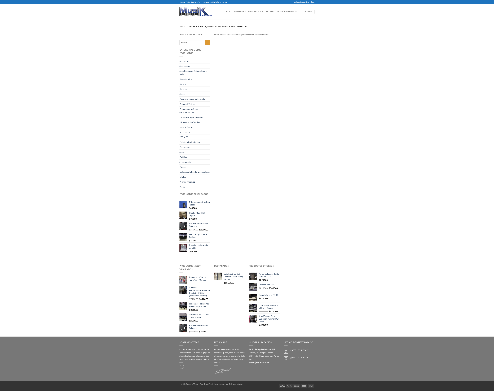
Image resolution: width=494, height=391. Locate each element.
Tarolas (182, 167)
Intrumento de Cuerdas (189, 122)
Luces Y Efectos (186, 127)
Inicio (228, 12)
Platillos (183, 157)
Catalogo (263, 12)
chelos (182, 94)
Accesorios (184, 61)
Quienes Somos (239, 12)
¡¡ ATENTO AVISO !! (299, 350)
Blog (272, 12)
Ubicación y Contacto (286, 12)
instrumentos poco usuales (191, 117)
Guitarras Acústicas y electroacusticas (188, 111)
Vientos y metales (187, 182)
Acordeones (184, 66)
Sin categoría (185, 162)
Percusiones (184, 147)
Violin (182, 187)
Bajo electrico (185, 79)
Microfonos (184, 132)
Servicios (252, 12)
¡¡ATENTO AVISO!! (299, 357)
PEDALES (183, 137)
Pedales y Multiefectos (189, 142)
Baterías (183, 89)
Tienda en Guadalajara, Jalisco (303, 2)
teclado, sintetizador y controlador (194, 172)
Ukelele (182, 177)
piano (181, 152)
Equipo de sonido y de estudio (192, 99)
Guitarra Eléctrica (187, 104)
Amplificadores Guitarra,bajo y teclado (193, 72)
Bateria (182, 84)
